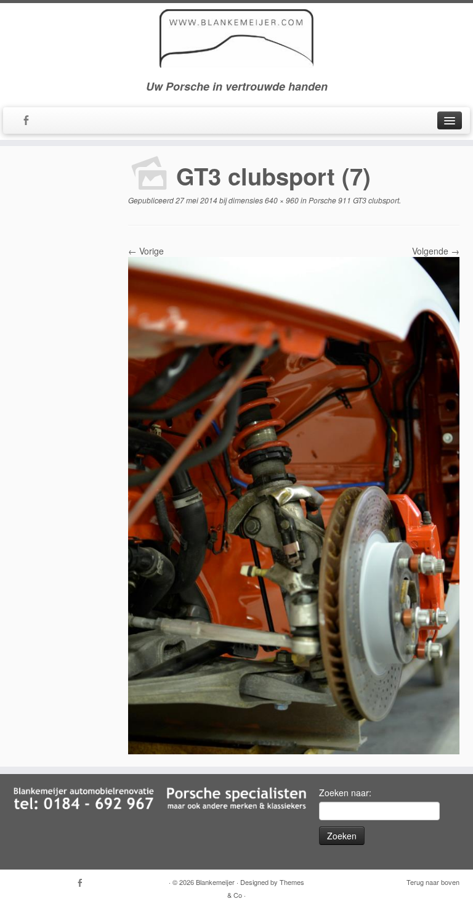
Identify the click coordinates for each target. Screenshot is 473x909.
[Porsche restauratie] (293, 504)
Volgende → (435, 251)
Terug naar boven (432, 882)
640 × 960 (281, 200)
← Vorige (146, 251)
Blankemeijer (215, 882)
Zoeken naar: (345, 792)
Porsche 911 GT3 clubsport (353, 200)
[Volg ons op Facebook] (29, 121)
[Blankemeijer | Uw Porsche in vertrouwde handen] (236, 38)
